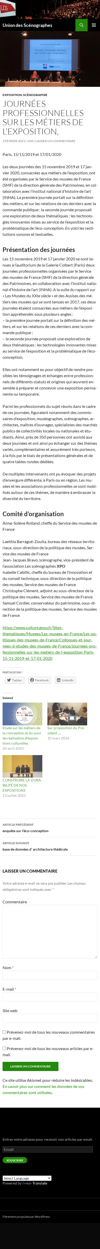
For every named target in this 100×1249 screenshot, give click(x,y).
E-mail (9, 989)
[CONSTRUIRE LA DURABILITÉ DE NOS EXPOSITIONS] (22, 766)
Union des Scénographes (27, 25)
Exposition (12, 95)
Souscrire (14, 1160)
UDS (30, 141)
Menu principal (94, 25)
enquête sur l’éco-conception (25, 828)
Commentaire (15, 901)
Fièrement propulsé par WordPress (26, 1217)
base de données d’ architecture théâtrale (35, 846)
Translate (40, 1183)
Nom (8, 967)
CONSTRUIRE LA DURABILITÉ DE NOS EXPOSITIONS (22, 785)
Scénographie (35, 95)
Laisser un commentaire (55, 141)
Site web (10, 1010)
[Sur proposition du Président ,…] (67, 714)
